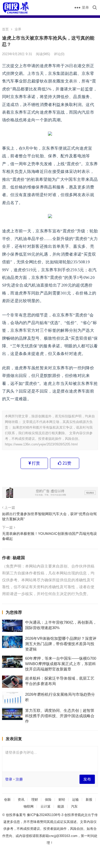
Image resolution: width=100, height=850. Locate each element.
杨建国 (19, 558)
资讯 (21, 799)
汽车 (74, 806)
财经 (61, 799)
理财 (34, 799)
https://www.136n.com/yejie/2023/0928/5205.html (41, 444)
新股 (89, 799)
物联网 (29, 806)
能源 (60, 806)
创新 (7, 799)
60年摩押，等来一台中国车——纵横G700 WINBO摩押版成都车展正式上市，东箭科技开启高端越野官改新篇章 (60, 663)
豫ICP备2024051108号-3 (45, 815)
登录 (8, 779)
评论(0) (59, 54)
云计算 (46, 806)
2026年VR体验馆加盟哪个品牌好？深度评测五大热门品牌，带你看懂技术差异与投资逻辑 (60, 643)
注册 (19, 779)
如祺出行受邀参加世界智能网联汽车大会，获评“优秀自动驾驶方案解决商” (49, 516)
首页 (5, 29)
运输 (75, 799)
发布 (87, 779)
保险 (48, 799)
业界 (18, 29)
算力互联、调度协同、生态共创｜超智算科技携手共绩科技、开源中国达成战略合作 (59, 715)
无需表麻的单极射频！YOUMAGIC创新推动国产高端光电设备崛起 (49, 536)
